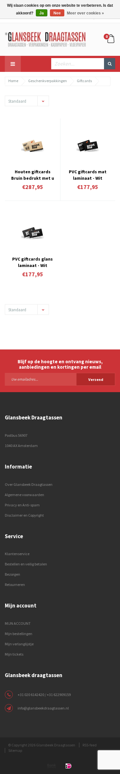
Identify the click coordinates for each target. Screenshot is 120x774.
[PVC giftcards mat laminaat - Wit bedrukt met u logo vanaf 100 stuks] (88, 146)
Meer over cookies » (85, 13)
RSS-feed (90, 745)
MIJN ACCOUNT (18, 623)
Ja (41, 13)
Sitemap (15, 750)
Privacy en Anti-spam (22, 505)
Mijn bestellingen (18, 633)
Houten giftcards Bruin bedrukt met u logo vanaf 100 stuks (32, 174)
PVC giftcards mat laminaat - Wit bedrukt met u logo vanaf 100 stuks (87, 174)
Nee (57, 13)
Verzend (95, 379)
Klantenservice (17, 553)
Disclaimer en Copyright (24, 515)
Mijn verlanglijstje (19, 643)
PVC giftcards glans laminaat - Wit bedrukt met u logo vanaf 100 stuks (32, 261)
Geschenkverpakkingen (47, 80)
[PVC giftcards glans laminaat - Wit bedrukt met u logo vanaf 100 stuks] (32, 233)
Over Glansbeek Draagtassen (28, 484)
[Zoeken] (109, 63)
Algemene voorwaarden (24, 494)
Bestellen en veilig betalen (26, 564)
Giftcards (84, 80)
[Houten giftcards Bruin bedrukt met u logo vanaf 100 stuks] (32, 146)
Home (13, 80)
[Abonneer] (60, 379)
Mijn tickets (14, 654)
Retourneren (15, 584)
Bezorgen (12, 574)
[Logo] (45, 39)
